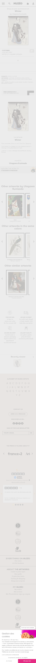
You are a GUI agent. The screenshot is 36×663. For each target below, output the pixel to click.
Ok (31, 433)
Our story (18, 561)
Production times (18, 576)
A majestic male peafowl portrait (15, 260)
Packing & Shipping (18, 578)
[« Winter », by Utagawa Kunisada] (17, 363)
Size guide (18, 574)
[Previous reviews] (1, 493)
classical (23, 146)
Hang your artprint (18, 581)
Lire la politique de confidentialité (10, 654)
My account (18, 592)
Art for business (18, 563)
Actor (15, 220)
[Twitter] (22, 424)
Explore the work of (10, 169)
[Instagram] (16, 424)
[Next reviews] (34, 493)
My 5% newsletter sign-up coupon (18, 594)
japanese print (14, 148)
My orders (18, 589)
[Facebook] (13, 424)
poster (13, 146)
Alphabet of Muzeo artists (18, 379)
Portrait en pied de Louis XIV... (16, 297)
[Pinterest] (19, 424)
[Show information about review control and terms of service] (29, 480)
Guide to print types (18, 571)
